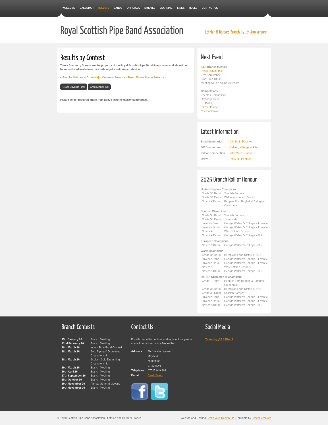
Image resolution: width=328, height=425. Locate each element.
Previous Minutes (211, 71)
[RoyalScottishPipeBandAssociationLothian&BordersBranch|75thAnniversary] (163, 29)
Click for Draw (209, 111)
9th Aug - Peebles (240, 159)
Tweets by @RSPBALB (219, 339)
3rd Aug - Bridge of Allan (244, 147)
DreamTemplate (261, 418)
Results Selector (73, 77)
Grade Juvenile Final (73, 87)
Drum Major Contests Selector (106, 77)
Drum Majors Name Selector (146, 77)
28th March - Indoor (241, 153)
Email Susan (155, 375)
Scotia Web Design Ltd (220, 418)
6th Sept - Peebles (241, 141)
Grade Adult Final (99, 87)
